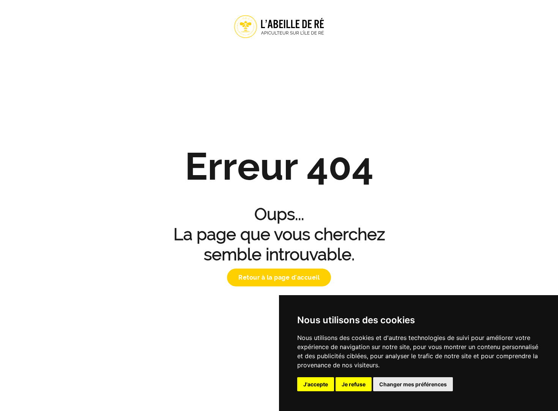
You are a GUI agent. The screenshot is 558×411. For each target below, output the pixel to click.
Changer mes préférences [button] (413, 384)
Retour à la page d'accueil (279, 277)
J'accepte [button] (315, 384)
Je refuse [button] (354, 384)
